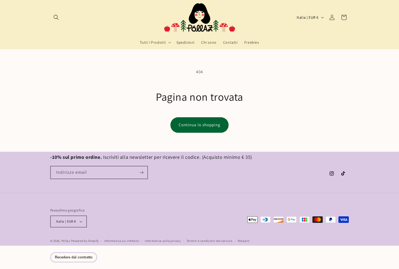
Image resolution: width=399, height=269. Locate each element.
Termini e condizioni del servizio (209, 241)
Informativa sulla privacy (163, 241)
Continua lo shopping (199, 124)
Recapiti (244, 241)
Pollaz (65, 241)
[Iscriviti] (141, 172)
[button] (56, 17)
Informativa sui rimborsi (122, 241)
